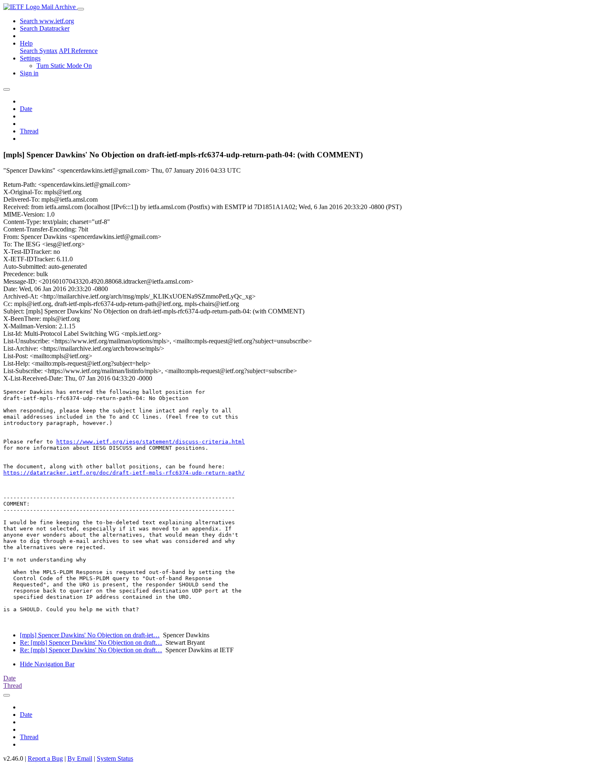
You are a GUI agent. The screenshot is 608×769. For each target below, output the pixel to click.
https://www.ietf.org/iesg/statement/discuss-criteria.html (150, 442)
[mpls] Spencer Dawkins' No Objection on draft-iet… (90, 635)
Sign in (29, 73)
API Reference (78, 50)
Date (26, 108)
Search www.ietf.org (47, 20)
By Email (79, 758)
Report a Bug (45, 758)
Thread (29, 131)
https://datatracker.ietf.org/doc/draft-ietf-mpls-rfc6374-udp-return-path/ (124, 473)
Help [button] (26, 43)
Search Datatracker (44, 28)
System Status (115, 758)
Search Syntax (38, 50)
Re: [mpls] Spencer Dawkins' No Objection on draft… (91, 642)
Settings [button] (30, 58)
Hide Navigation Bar (47, 664)
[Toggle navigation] (80, 9)
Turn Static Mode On (64, 65)
